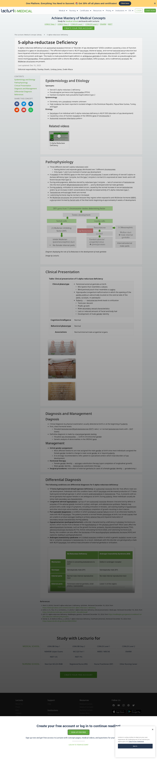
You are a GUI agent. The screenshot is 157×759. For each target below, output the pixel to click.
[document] (78, 379)
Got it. (135, 746)
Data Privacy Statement (136, 741)
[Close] (152, 729)
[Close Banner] (155, 3)
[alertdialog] (78, 3)
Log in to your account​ (78, 745)
